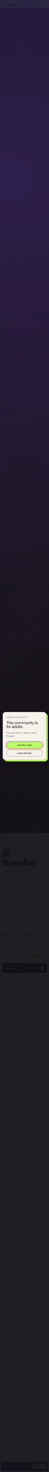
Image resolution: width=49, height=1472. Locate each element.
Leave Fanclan (24, 753)
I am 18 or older (24, 745)
